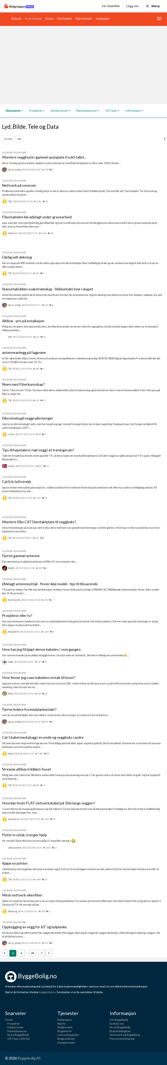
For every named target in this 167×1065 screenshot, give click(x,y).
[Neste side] (49, 953)
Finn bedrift (64, 18)
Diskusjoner (13, 110)
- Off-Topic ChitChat (17, 1038)
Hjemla (61, 1023)
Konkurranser (60, 110)
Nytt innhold (84, 18)
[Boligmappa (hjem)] (19, 6)
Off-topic (111, 110)
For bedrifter (111, 6)
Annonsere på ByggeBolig (125, 1034)
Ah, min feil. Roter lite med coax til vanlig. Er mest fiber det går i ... (40, 840)
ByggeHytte (64, 1031)
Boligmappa (64, 1019)
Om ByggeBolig (119, 1019)
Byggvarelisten (66, 1038)
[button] (164, 138)
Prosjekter (36, 110)
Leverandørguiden (68, 1034)
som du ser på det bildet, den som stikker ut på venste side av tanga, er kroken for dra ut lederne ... (56, 715)
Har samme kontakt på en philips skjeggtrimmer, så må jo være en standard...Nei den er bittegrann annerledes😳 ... (65, 655)
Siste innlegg (33, 18)
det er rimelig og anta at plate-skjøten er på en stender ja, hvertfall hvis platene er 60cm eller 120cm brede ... (61, 163)
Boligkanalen (65, 1027)
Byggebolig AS (29, 1058)
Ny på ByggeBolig (120, 1027)
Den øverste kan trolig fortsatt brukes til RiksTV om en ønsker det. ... (40, 561)
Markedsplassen (87, 110)
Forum (49, 18)
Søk (19, 138)
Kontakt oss (117, 1023)
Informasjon (133, 110)
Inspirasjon (103, 18)
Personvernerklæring (122, 1038)
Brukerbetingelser (120, 1031)
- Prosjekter (12, 1023)
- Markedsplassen (16, 1031)
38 (32, 953)
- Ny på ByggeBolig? (17, 1034)
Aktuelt (16, 18)
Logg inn (132, 6)
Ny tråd (8, 138)
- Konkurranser (14, 1027)
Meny (155, 6)
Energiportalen (66, 1042)
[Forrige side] (41, 953)
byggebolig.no (47, 992)
